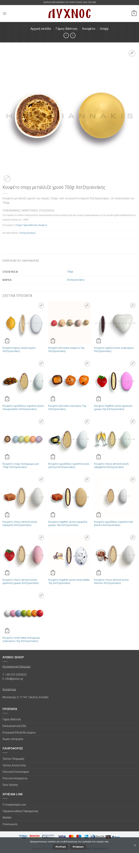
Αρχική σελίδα (41, 28)
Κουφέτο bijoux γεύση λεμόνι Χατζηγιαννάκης (19, 350)
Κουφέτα (88, 28)
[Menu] (5, 13)
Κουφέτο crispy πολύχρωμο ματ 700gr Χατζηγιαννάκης (21, 466)
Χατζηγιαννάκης (27, 233)
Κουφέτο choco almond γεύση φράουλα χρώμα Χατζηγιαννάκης (21, 581)
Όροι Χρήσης (10, 784)
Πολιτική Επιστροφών (16, 771)
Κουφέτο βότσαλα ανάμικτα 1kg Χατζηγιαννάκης (66, 350)
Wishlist (7, 817)
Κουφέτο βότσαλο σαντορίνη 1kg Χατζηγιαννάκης (67, 408)
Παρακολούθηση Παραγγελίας (20, 811)
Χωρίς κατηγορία (13, 739)
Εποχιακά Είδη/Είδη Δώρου (19, 732)
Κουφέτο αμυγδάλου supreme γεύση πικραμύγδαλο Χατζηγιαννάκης (23, 408)
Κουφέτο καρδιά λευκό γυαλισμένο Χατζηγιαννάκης (114, 350)
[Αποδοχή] (134, 845)
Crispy (104, 28)
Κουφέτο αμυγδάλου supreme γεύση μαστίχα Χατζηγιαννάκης (68, 466)
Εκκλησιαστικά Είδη (14, 726)
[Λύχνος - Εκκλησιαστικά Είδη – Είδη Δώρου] (69, 13)
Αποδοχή (60, 846)
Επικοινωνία (10, 824)
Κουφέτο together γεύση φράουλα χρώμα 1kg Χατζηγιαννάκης (113, 408)
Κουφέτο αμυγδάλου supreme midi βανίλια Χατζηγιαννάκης (113, 523)
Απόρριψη (78, 846)
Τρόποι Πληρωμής (13, 758)
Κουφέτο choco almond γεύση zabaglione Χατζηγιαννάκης (111, 466)
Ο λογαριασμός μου (14, 804)
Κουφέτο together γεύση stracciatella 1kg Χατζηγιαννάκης (68, 581)
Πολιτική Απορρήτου (15, 778)
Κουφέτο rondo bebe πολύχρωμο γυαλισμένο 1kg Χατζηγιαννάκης (21, 639)
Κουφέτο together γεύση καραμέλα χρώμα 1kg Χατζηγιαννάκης (67, 523)
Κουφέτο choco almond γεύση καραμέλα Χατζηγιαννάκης (20, 523)
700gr (70, 271)
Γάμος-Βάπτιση (66, 28)
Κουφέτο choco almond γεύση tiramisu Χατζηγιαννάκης (111, 581)
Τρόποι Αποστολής (14, 765)
